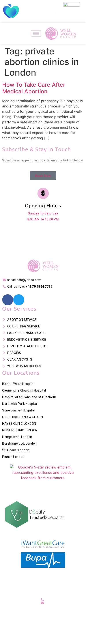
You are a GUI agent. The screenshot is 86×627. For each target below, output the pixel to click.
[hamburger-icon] (36, 33)
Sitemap (51, 584)
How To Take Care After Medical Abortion (33, 88)
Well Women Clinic (49, 577)
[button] (4, 219)
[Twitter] (18, 299)
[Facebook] (7, 299)
